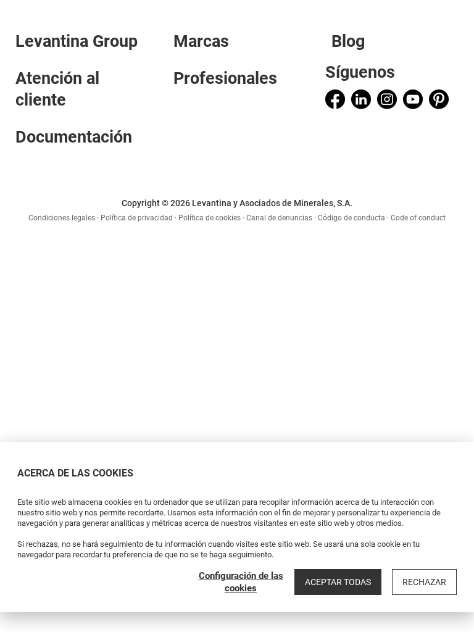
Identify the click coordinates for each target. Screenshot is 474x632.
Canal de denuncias (279, 218)
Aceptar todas (338, 582)
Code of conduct (418, 218)
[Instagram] (387, 99)
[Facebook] (335, 99)
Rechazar (424, 582)
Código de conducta (351, 218)
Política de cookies (209, 218)
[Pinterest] (439, 99)
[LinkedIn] (361, 99)
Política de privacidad (137, 218)
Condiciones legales (61, 218)
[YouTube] (413, 99)
